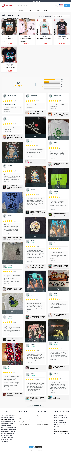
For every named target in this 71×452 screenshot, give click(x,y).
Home (2, 18)
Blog (38, 416)
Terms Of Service (24, 425)
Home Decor (49, 10)
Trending (19, 10)
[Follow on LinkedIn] (39, 1)
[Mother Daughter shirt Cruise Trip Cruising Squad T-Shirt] (9, 55)
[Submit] (56, 5)
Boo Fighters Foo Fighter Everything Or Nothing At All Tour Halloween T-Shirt (60, 114)
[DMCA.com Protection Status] (35, 447)
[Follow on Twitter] (34, 1)
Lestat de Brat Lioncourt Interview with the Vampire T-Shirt (60, 215)
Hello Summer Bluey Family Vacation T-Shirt (44, 39)
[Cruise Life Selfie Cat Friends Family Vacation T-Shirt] (9, 27)
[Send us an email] (36, 1)
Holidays (29, 10)
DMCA (38, 419)
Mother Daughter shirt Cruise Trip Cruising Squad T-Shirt (8, 67)
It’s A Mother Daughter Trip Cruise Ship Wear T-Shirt (62, 39)
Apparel (38, 10)
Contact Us (40, 422)
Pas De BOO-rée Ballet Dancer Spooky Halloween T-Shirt (14, 137)
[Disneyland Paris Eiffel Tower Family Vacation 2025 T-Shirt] (27, 27)
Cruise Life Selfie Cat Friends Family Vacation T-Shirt (9, 40)
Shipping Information (43, 425)
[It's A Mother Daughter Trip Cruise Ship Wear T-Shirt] (62, 27)
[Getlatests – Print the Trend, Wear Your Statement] (8, 5)
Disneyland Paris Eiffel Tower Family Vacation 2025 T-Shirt (25, 40)
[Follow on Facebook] (31, 1)
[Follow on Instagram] (33, 1)
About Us (21, 416)
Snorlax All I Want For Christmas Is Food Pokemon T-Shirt (14, 187)
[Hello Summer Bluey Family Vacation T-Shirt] (44, 27)
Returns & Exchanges (25, 419)
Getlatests (4, 419)
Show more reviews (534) (35, 405)
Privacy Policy (23, 422)
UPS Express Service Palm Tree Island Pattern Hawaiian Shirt (37, 399)
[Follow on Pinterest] (37, 1)
